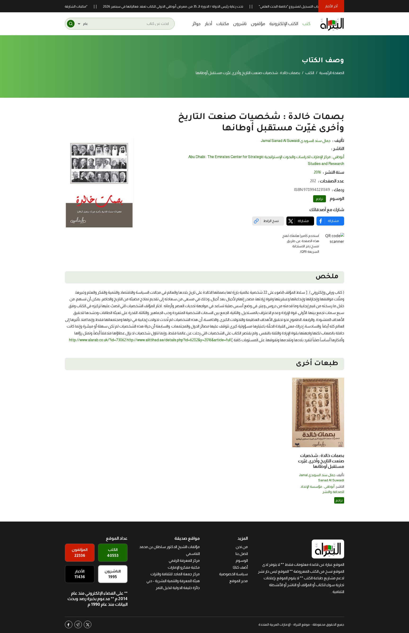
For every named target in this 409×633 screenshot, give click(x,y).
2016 (317, 172)
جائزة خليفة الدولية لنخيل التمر (178, 588)
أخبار (208, 23)
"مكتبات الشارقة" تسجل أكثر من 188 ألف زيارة (71, 6)
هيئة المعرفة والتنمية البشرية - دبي (173, 581)
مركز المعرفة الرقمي (184, 560)
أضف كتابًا (240, 567)
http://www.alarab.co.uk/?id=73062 (97, 340)
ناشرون (240, 23)
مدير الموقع (238, 581)
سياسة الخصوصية (233, 574)
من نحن (242, 547)
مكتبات (222, 23)
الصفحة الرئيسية (331, 73)
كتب (306, 23)
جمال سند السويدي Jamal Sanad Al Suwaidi (295, 141)
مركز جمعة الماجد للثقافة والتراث (175, 574)
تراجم (319, 199)
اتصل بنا (242, 554)
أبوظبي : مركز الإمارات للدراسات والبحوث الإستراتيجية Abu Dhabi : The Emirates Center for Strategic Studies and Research (266, 160)
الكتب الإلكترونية (283, 23)
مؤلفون (258, 23)
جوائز (196, 23)
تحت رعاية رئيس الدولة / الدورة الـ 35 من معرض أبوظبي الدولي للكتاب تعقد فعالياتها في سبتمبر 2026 (188, 6)
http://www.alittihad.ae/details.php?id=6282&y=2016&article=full (179, 340)
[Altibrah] (332, 23)
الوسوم (242, 560)
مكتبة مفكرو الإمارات (184, 567)
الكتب (309, 73)
